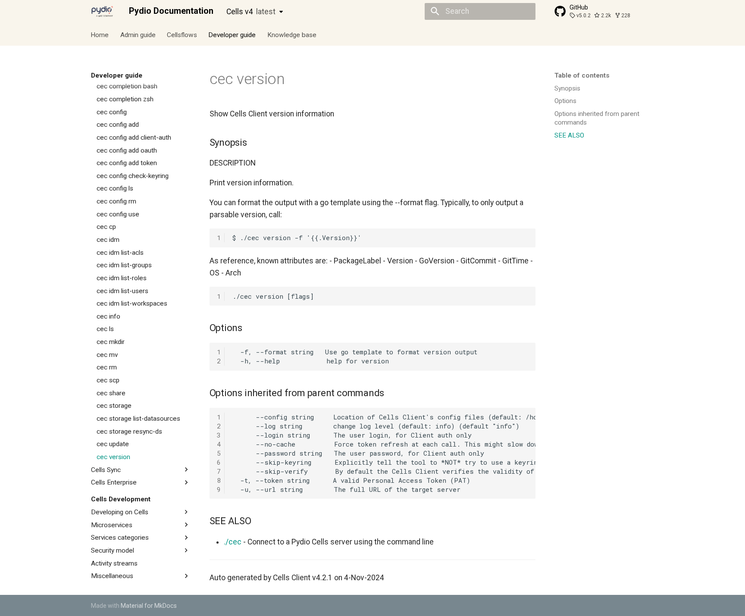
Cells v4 (250, 11)
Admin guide (138, 34)
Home (100, 34)
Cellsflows (182, 34)
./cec (232, 542)
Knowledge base (291, 34)
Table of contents (582, 75)
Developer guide (232, 34)
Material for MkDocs (149, 605)
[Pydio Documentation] (102, 11)
